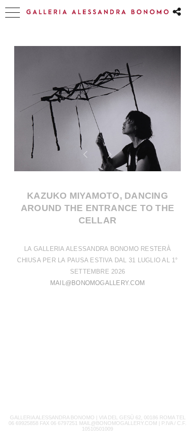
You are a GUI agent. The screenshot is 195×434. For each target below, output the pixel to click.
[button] (12, 12)
